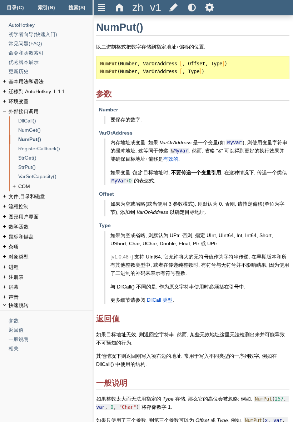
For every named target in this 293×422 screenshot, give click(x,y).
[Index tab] (46, 7)
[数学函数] (51, 227)
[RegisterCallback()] (55, 149)
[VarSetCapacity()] (55, 176)
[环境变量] (51, 101)
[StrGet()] (55, 158)
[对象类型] (51, 257)
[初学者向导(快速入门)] (51, 34)
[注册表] (51, 277)
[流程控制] (51, 206)
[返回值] (51, 330)
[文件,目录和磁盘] (51, 196)
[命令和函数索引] (51, 53)
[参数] (51, 321)
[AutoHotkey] (51, 25)
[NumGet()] (55, 130)
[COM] (55, 186)
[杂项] (51, 247)
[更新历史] (51, 71)
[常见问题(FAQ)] (51, 44)
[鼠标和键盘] (51, 237)
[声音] (51, 297)
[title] (137, 7)
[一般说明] (51, 339)
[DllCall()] (55, 121)
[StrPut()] (55, 167)
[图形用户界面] (51, 217)
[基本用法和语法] (51, 81)
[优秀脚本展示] (51, 62)
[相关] (51, 349)
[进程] (51, 267)
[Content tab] (15, 7)
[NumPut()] (55, 139)
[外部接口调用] (51, 111)
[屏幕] (51, 287)
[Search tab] (77, 7)
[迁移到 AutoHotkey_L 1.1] (51, 91)
